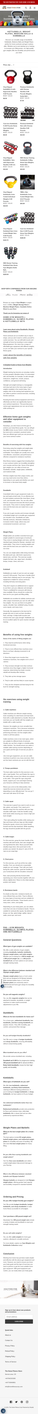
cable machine (14, 869)
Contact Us (9, 1340)
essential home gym (26, 536)
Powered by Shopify (28, 1407)
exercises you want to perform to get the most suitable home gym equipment (18, 1266)
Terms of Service (10, 1362)
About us (8, 1335)
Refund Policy (9, 1351)
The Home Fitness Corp (15, 1407)
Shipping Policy (10, 1356)
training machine (17, 747)
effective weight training (24, 713)
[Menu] (34, 8)
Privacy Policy (10, 1346)
